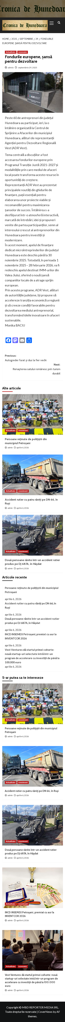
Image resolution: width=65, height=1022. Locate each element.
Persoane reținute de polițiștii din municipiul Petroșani (31, 590)
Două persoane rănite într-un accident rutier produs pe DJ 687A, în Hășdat (32, 620)
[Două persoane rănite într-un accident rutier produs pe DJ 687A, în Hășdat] (32, 535)
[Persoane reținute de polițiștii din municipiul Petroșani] (32, 414)
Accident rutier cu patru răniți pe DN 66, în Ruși (30, 605)
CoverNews (45, 1011)
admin (11, 67)
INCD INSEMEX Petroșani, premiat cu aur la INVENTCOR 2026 (31, 636)
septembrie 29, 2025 (27, 67)
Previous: (25, 358)
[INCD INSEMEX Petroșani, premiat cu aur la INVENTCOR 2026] (32, 887)
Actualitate (10, 52)
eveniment (23, 430)
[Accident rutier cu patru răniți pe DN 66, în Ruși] (32, 475)
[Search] (59, 23)
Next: (36, 369)
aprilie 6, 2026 (22, 447)
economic (22, 52)
